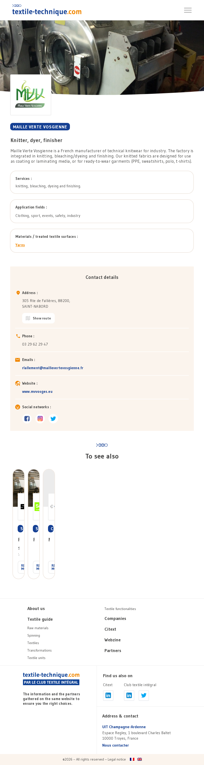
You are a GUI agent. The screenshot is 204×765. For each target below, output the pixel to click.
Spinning (33, 635)
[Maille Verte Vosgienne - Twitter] (53, 418)
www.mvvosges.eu (37, 391)
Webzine (112, 640)
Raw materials (38, 628)
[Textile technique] (51, 678)
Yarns (20, 245)
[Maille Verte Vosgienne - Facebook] (27, 418)
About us (36, 608)
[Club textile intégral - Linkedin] (129, 695)
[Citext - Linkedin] (108, 695)
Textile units (36, 658)
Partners (112, 650)
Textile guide (40, 619)
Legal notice (117, 759)
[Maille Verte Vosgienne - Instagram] (40, 418)
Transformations (39, 650)
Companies (115, 618)
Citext (110, 629)
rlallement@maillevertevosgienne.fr (52, 367)
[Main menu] (188, 10)
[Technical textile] (46, 10)
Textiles (33, 643)
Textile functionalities (120, 609)
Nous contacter (115, 745)
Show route (42, 318)
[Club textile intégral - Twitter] (144, 695)
